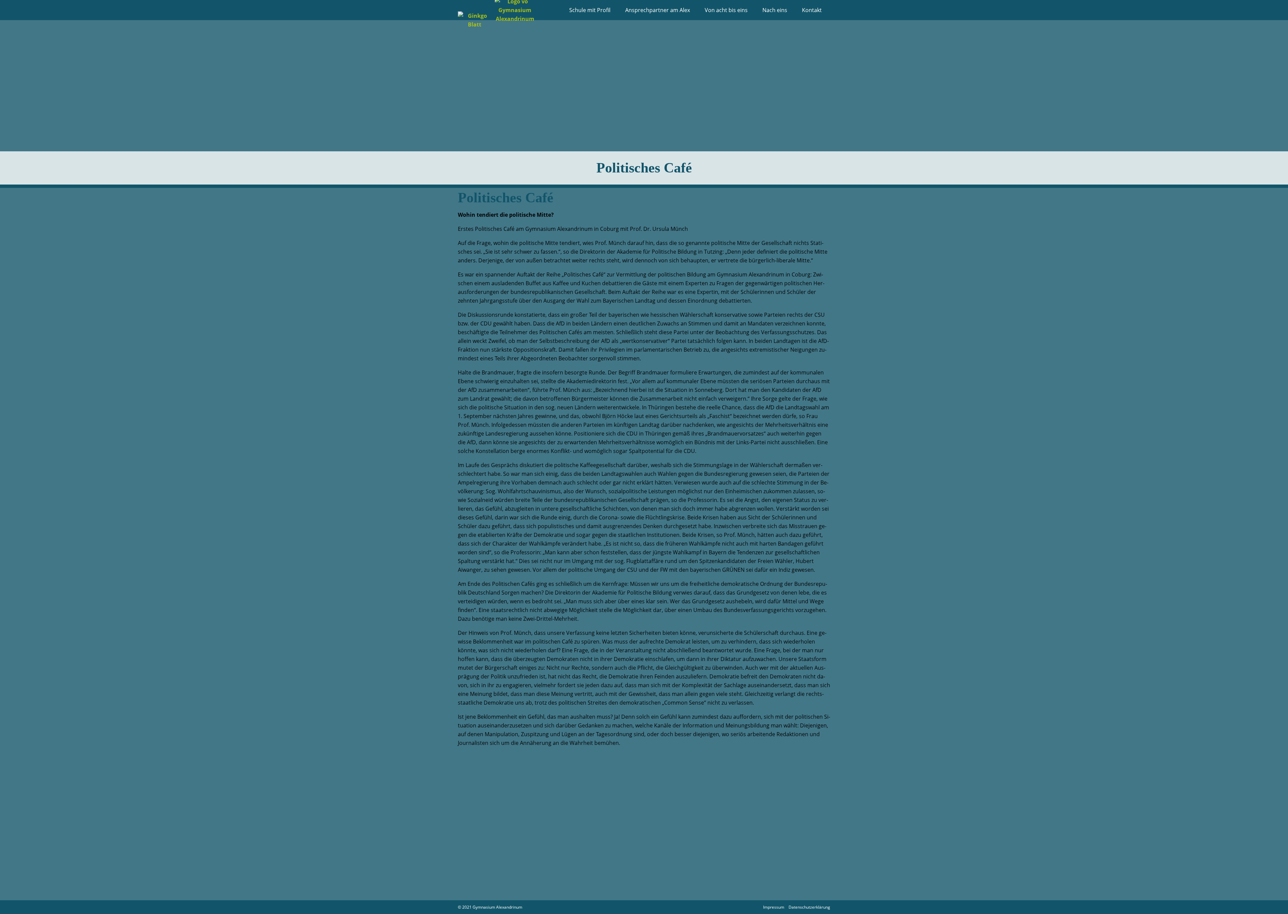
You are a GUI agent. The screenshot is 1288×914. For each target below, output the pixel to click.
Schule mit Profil (589, 10)
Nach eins (774, 10)
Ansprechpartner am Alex (657, 10)
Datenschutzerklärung (809, 907)
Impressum (773, 907)
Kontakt (812, 10)
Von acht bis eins (726, 10)
